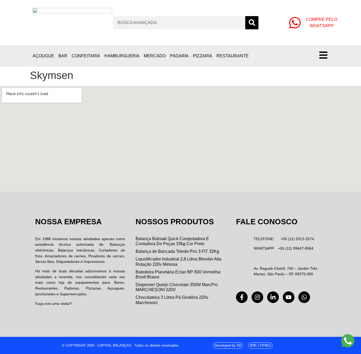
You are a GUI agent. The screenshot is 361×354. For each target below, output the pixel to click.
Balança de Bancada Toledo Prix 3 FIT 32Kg (177, 251)
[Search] (251, 22)
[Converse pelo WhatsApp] (348, 341)
